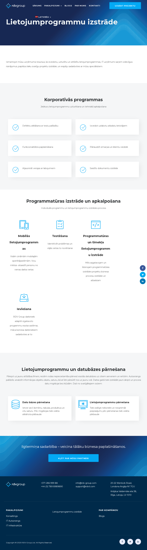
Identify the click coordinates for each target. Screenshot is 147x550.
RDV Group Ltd (28, 543)
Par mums (80, 6)
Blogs (68, 6)
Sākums (37, 6)
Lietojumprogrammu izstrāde (67, 511)
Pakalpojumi (52, 6)
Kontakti (94, 6)
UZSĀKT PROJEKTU (125, 6)
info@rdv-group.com (86, 483)
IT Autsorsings (13, 521)
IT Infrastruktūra (14, 525)
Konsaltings (12, 516)
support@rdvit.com (85, 486)
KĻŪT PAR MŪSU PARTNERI (73, 458)
